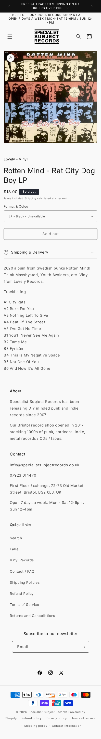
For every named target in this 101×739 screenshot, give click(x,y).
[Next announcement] (92, 6)
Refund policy (32, 718)
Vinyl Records (22, 560)
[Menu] (9, 36)
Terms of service (83, 718)
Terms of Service (24, 604)
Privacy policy (57, 718)
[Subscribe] (83, 647)
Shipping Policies (24, 582)
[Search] (78, 36)
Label (14, 549)
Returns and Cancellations (32, 615)
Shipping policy (35, 725)
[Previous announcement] (9, 6)
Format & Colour (17, 206)
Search (16, 538)
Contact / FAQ (22, 571)
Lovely (9, 159)
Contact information (66, 725)
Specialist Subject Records (48, 712)
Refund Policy (22, 593)
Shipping (30, 198)
